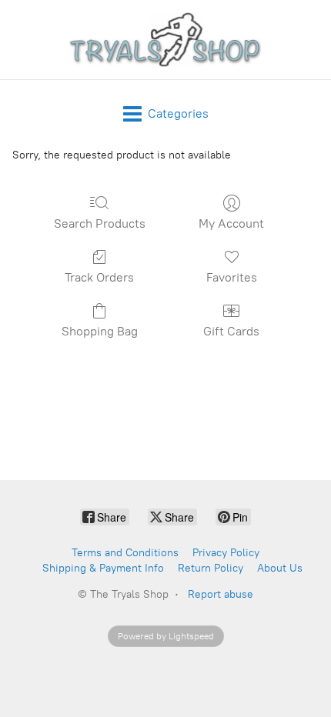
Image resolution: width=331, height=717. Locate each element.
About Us (280, 568)
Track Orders (99, 277)
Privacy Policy (225, 552)
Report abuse (220, 594)
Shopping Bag (100, 331)
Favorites (231, 277)
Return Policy (210, 568)
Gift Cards (231, 331)
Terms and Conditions (125, 552)
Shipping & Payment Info (103, 568)
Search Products (99, 223)
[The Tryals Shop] (165, 40)
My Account (231, 223)
